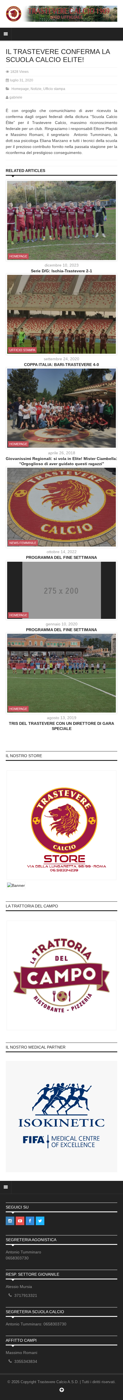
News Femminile (22, 543)
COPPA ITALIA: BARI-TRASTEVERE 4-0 (61, 364)
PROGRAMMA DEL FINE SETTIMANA (61, 557)
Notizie (36, 89)
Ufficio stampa (54, 89)
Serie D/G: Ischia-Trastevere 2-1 (61, 271)
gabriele (15, 97)
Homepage (20, 89)
